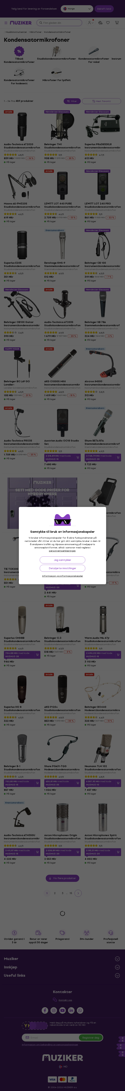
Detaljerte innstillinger (62, 568)
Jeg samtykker (62, 560)
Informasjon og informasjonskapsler (62, 576)
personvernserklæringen (62, 551)
